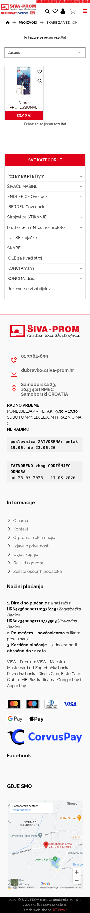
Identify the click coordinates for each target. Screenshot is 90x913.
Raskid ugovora (28, 562)
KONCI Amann (20, 268)
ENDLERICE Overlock (27, 196)
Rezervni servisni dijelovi (29, 288)
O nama (20, 520)
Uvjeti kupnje (25, 554)
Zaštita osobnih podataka (37, 571)
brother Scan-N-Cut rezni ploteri (36, 227)
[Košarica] (72, 11)
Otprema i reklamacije (34, 537)
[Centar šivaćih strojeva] (18, 9)
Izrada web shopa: (37, 910)
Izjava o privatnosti (31, 545)
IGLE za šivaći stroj (24, 258)
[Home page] (8, 21)
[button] (43, 360)
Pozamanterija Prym (25, 176)
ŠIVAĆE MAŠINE (22, 186)
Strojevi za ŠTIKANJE (26, 217)
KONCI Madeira (21, 278)
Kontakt (20, 528)
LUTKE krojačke (22, 237)
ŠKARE (13, 248)
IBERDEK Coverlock (25, 206)
